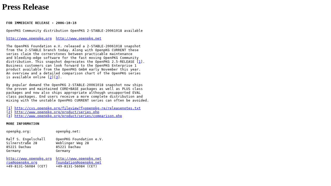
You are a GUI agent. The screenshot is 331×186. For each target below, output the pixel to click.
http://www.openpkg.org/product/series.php (56, 112)
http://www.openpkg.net (78, 38)
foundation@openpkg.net (78, 162)
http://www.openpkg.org (29, 38)
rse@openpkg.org (21, 162)
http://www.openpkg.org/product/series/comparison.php (68, 116)
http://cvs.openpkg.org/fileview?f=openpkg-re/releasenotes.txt (77, 108)
